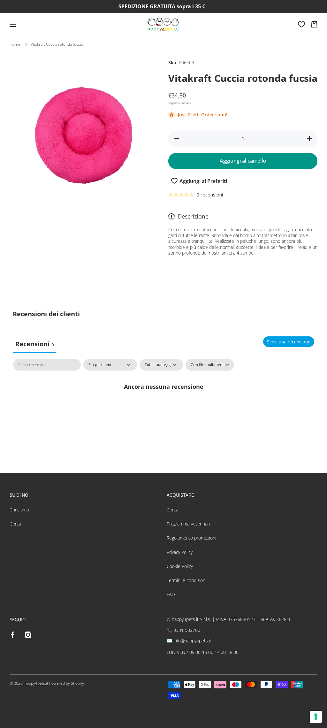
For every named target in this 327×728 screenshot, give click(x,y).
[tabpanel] (163, 408)
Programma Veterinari (188, 524)
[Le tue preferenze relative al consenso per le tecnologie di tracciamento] (316, 717)
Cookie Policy (180, 566)
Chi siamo (19, 510)
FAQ (171, 594)
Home (15, 44)
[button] (314, 24)
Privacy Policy (180, 552)
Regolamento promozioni (191, 538)
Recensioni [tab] (34, 344)
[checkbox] (210, 365)
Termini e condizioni (186, 580)
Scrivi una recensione (288, 342)
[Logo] (163, 24)
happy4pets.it (36, 683)
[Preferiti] (301, 24)
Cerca (15, 524)
